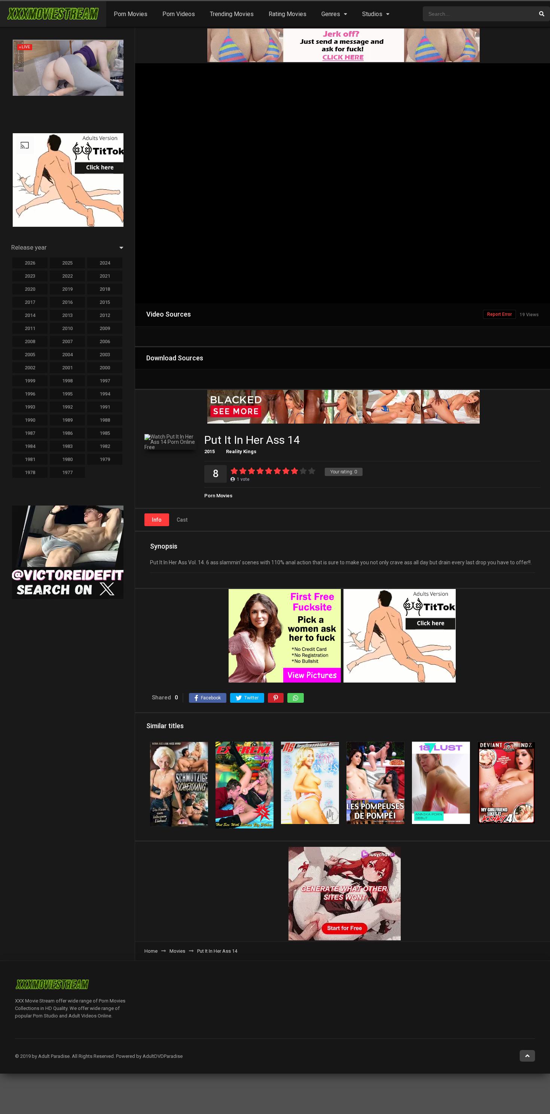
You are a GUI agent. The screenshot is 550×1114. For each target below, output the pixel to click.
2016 (67, 302)
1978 (30, 472)
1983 (67, 446)
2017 (30, 302)
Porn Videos (178, 14)
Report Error (499, 314)
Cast (182, 520)
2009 (105, 328)
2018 (105, 289)
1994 (105, 394)
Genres (330, 14)
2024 (105, 263)
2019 (67, 289)
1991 (105, 407)
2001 (67, 367)
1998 (67, 381)
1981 (30, 459)
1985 (105, 433)
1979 (105, 459)
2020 (30, 289)
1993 (30, 407)
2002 (30, 367)
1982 (105, 446)
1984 (30, 446)
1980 (67, 459)
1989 (67, 420)
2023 (30, 276)
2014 (30, 315)
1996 (30, 394)
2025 (67, 263)
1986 (67, 433)
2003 (105, 354)
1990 (30, 420)
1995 (67, 394)
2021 (105, 276)
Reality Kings (241, 451)
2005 (30, 354)
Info (157, 520)
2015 (209, 451)
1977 (67, 472)
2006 (105, 341)
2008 (30, 341)
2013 (67, 315)
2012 (105, 315)
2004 (67, 354)
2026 (30, 263)
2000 (105, 367)
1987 (30, 433)
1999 (30, 381)
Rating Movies (287, 14)
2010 (67, 328)
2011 (30, 328)
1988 (105, 420)
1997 (105, 381)
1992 (67, 407)
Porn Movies (130, 14)
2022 (67, 276)
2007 (67, 341)
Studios (372, 14)
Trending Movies (232, 14)
